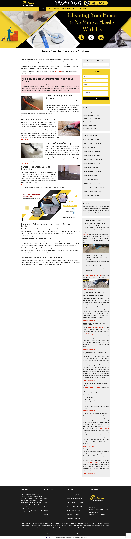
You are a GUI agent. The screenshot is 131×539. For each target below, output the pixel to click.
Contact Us (82, 8)
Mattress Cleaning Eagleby (90, 147)
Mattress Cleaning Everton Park (92, 179)
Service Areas (66, 8)
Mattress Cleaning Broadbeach (92, 171)
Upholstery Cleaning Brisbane (91, 118)
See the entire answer (89, 289)
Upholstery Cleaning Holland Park (92, 143)
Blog (49, 8)
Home (42, 8)
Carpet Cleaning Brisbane (90, 112)
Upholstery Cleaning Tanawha (91, 183)
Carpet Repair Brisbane (89, 125)
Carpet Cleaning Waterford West (92, 191)
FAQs (74, 8)
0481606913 (58, 71)
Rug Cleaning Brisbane (89, 128)
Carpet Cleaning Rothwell (90, 175)
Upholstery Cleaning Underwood (92, 159)
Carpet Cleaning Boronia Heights (92, 151)
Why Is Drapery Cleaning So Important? (94, 187)
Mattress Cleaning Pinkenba (91, 139)
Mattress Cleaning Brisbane (91, 115)
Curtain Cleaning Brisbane (74, 506)
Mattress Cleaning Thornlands (91, 195)
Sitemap (46, 510)
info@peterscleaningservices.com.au (98, 509)
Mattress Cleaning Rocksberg (91, 163)
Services (56, 8)
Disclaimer (81, 533)
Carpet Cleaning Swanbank (90, 167)
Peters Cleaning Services (58, 533)
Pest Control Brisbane (89, 122)
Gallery (46, 502)
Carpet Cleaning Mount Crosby (92, 155)
